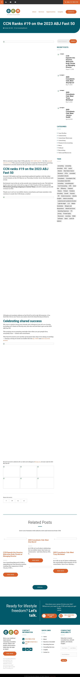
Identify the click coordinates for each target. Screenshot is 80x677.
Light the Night (62, 203)
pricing (59, 213)
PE (71, 211)
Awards (60, 171)
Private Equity (67, 213)
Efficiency (63, 188)
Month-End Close (70, 208)
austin (70, 168)
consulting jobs (69, 183)
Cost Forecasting (62, 186)
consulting (60, 183)
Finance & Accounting (65, 143)
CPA (70, 186)
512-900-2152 (30, 639)
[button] (2, 2)
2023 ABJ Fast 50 (35, 161)
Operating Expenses (63, 211)
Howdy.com (37, 461)
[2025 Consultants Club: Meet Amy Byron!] (67, 81)
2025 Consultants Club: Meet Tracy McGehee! (63, 553)
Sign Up (64, 660)
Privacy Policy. (52, 676)
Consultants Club (70, 178)
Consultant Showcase (65, 138)
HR (58, 196)
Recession (61, 216)
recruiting (67, 216)
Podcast (60, 148)
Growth (66, 193)
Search (73, 41)
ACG (65, 168)
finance (60, 191)
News (60, 145)
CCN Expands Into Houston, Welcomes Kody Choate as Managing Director (13, 554)
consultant (72, 173)
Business (60, 173)
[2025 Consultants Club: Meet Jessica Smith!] (67, 114)
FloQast (65, 191)
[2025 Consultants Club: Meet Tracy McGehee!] (67, 97)
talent (66, 218)
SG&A (73, 216)
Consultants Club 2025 (64, 181)
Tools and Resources (64, 152)
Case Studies (62, 133)
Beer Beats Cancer (69, 171)
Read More (10, 574)
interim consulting (68, 198)
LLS (69, 203)
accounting (61, 166)
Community (62, 135)
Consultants (61, 178)
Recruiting (61, 150)
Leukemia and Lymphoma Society (67, 201)
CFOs (66, 173)
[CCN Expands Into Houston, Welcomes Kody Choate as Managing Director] (67, 62)
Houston (72, 193)
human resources (66, 196)
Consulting (62, 140)
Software (60, 218)
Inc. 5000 (36, 338)
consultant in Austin (63, 176)
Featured (70, 188)
